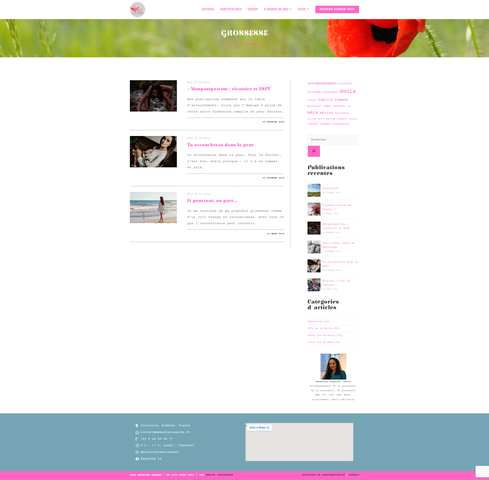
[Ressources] (314, 190)
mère (313, 112)
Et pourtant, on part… (212, 200)
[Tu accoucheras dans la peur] (314, 265)
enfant (312, 100)
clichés (314, 92)
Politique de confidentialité (323, 475)
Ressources (331, 188)
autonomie (345, 83)
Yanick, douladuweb (219, 475)
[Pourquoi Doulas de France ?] (314, 209)
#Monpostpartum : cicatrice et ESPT (228, 89)
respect (342, 118)
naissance (342, 113)
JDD (349, 106)
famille (325, 100)
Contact (353, 475)
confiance (330, 92)
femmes (341, 100)
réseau (353, 119)
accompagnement (322, 83)
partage (312, 119)
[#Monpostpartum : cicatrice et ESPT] (314, 228)
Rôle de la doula (198, 82)
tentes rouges (319, 123)
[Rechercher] (314, 151)
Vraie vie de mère (321, 342)
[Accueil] (228, 44)
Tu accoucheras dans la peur (220, 145)
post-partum (326, 118)
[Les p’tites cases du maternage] (314, 246)
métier (327, 113)
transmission (340, 124)
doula (347, 91)
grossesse (253, 44)
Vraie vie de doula (321, 335)
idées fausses (334, 106)
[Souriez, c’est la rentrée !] (314, 284)
